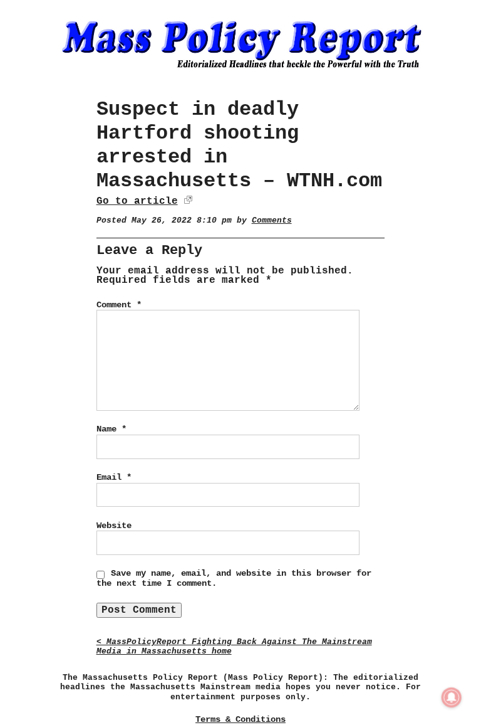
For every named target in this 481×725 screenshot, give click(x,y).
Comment (119, 305)
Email (114, 477)
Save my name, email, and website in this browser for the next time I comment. (233, 578)
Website (114, 526)
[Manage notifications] (452, 697)
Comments (272, 220)
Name (111, 429)
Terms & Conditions (240, 719)
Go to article (137, 201)
